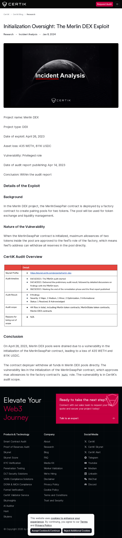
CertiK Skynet (95, 446)
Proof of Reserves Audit (16, 446)
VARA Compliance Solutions (18, 479)
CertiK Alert (94, 452)
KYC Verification (12, 462)
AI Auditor (9, 505)
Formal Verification (13, 489)
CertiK (6, 14)
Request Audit (104, 4)
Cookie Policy (51, 489)
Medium (92, 468)
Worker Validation (53, 468)
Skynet (7, 452)
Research (31, 14)
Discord (92, 484)
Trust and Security (53, 500)
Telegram (93, 457)
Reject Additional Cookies (77, 530)
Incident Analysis (28, 34)
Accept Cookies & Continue (46, 530)
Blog (46, 452)
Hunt (6, 511)
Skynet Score (11, 457)
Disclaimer (49, 479)
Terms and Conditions (56, 495)
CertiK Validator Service (16, 495)
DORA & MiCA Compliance (18, 484)
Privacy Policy (51, 484)
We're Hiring (50, 473)
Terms (84, 521)
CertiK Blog (18, 14)
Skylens (8, 516)
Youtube (92, 462)
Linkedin (92, 473)
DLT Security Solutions (16, 473)
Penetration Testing (14, 468)
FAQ (46, 457)
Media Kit (49, 462)
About (47, 441)
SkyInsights (10, 500)
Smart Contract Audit (15, 441)
